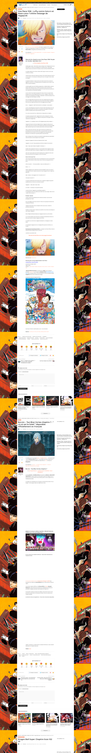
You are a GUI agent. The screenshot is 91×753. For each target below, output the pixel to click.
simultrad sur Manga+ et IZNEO (44, 581)
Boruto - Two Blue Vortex (30, 653)
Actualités (20, 404)
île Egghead (44, 336)
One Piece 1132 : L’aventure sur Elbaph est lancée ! (20, 64)
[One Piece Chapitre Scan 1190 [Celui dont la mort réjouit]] (66, 718)
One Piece (41, 403)
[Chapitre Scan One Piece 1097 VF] (20, 470)
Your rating (20, 371)
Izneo (46, 460)
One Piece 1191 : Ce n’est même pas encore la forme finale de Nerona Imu (66, 407)
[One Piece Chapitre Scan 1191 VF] (52, 401)
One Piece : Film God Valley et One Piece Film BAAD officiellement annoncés (23, 407)
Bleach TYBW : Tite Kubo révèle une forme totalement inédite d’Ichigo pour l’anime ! (64, 30)
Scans (34, 404)
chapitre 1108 (31, 272)
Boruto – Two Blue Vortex (42, 458)
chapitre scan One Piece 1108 (27, 336)
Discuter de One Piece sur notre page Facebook (40, 235)
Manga (34, 403)
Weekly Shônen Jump (39, 404)
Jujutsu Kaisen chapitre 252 (34, 266)
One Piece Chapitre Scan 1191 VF (64, 37)
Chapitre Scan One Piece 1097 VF (20, 474)
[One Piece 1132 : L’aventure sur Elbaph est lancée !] (20, 59)
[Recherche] (72, 4)
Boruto (24, 653)
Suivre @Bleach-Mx (60, 421)
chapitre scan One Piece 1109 (37, 336)
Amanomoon (33, 257)
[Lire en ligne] (40, 568)
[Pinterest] (19, 51)
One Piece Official (40, 331)
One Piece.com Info (32, 331)
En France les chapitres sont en (32, 581)
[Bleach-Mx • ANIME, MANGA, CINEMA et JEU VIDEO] (22, 4)
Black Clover (42, 266)
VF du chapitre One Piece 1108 (41, 63)
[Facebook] (19, 49)
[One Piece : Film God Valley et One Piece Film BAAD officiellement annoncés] (24, 401)
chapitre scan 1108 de (33, 47)
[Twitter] (22, 49)
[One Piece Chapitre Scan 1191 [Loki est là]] (38, 401)
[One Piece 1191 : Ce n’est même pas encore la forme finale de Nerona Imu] (66, 401)
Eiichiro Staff (46, 331)
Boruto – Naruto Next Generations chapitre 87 (41, 653)
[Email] (22, 51)
